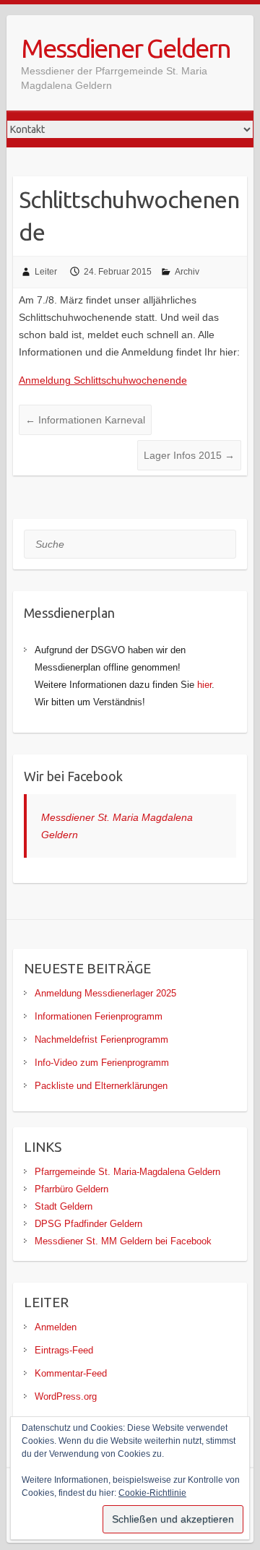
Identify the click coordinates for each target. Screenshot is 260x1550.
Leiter (46, 272)
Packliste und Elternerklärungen (101, 1085)
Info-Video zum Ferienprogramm (102, 1062)
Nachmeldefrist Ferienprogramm (101, 1039)
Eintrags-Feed (64, 1350)
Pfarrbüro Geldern (71, 1189)
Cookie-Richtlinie (152, 1493)
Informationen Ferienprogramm (98, 1016)
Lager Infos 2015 (189, 455)
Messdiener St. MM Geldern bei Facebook (123, 1241)
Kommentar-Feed (71, 1373)
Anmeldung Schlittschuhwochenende (103, 380)
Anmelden (56, 1327)
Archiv (187, 272)
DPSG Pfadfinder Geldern (88, 1223)
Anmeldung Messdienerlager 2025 (105, 993)
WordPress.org (66, 1396)
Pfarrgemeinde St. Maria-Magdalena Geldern (127, 1171)
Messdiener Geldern (125, 48)
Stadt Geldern (63, 1206)
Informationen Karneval (85, 420)
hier (204, 684)
